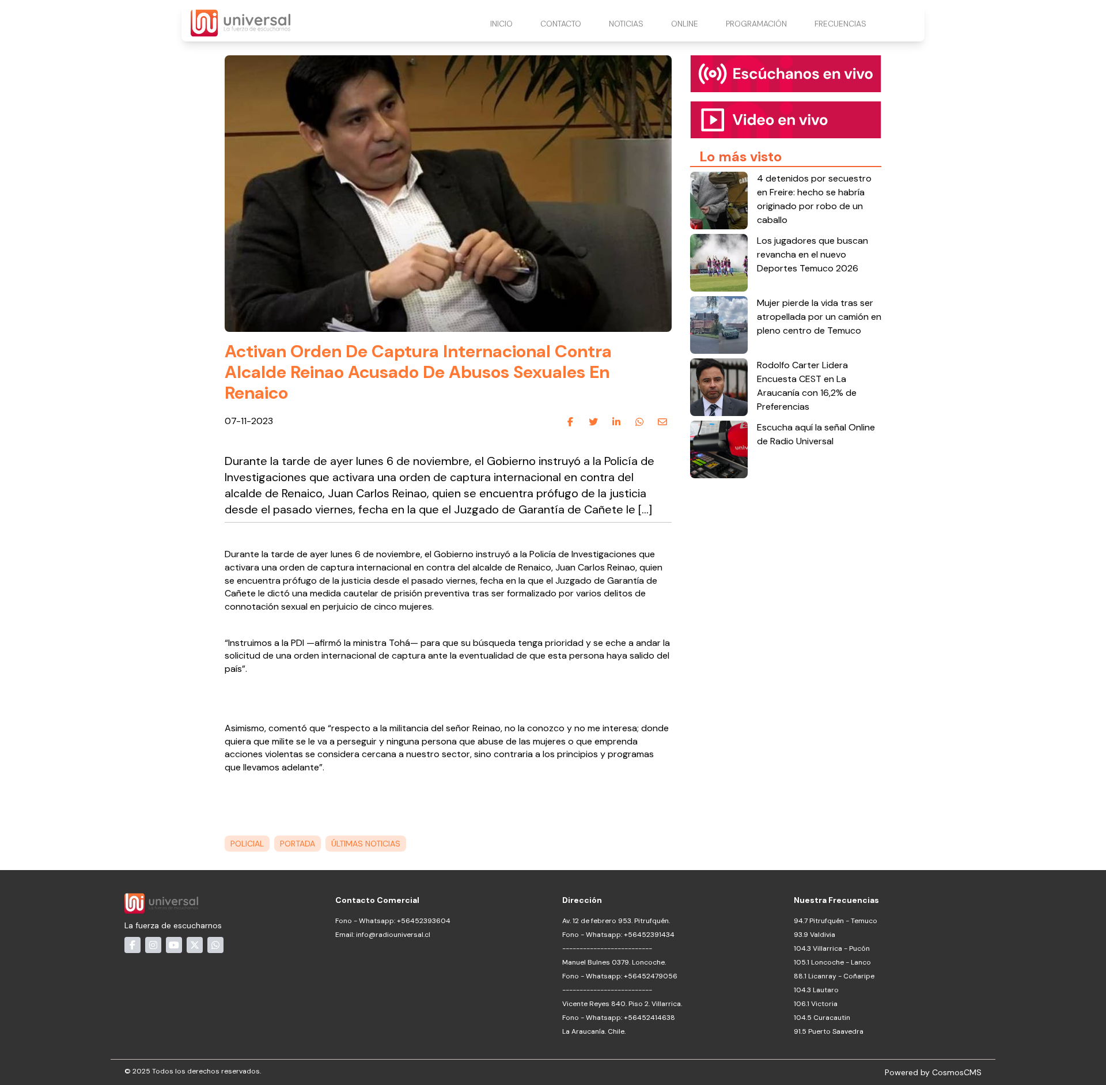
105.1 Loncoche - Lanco (832, 962)
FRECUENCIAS (840, 23)
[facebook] (570, 422)
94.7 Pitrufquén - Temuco (835, 920)
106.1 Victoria (816, 1003)
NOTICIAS (626, 23)
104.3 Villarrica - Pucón (832, 948)
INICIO (501, 23)
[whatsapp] (639, 422)
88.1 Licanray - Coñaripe (834, 976)
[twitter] (593, 422)
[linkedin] (616, 422)
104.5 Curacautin (822, 1017)
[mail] (662, 422)
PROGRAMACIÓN (756, 23)
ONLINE (684, 23)
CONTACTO (560, 23)
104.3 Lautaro (816, 990)
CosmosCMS (957, 1072)
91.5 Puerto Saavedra (828, 1031)
